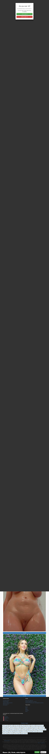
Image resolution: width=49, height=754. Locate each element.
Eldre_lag (11, 725)
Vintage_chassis (6, 729)
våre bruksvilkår (7, 740)
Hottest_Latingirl (13, 729)
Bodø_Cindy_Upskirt (26, 727)
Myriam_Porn (23, 731)
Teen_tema (33, 725)
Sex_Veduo (12, 731)
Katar (26, 708)
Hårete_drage (5, 733)
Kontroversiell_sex (40, 725)
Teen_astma (40, 731)
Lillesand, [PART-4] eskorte (7, 702)
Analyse (4, 727)
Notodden (6, 716)
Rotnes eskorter (5, 701)
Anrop (37, 752)
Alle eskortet (5, 705)
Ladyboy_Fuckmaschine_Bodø (40, 729)
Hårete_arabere (5, 731)
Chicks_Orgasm (17, 733)
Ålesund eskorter (6, 703)
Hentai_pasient (5, 725)
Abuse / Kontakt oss (41, 742)
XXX (25, 633)
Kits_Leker (11, 733)
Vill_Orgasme (41, 727)
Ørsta (5, 719)
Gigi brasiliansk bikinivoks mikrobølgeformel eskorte (34, 702)
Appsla (26, 709)
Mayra (26, 711)
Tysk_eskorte (16, 725)
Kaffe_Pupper (22, 725)
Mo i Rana (6, 720)
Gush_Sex (19, 729)
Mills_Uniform (34, 731)
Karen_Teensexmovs (11, 727)
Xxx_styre (31, 729)
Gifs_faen (29, 731)
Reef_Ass (28, 725)
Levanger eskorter (6, 700)
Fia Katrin (27, 710)
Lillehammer (7, 717)
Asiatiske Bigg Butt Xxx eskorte (31, 701)
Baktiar (26, 706)
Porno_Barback (19, 727)
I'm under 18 (25, 16)
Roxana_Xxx (17, 731)
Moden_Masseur (24, 733)
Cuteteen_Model (26, 729)
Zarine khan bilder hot (29, 700)
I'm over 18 (25, 14)
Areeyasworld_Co (35, 727)
